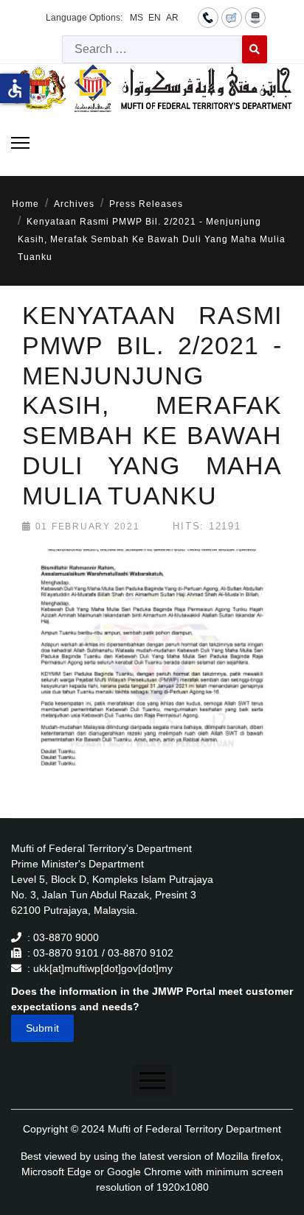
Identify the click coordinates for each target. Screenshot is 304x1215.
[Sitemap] (255, 17)
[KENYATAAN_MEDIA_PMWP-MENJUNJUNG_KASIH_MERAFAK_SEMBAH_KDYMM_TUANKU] (154, 678)
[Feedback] (231, 17)
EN (154, 18)
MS (136, 18)
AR (172, 18)
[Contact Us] (208, 17)
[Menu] (20, 142)
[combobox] (152, 49)
